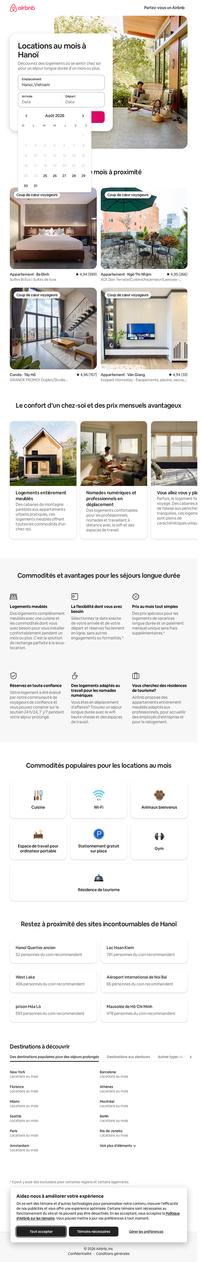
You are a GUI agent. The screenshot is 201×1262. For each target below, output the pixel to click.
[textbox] (39, 102)
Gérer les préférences (146, 1231)
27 (64, 176)
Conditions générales (113, 1253)
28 (74, 176)
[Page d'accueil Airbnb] (22, 7)
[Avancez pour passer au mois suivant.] (82, 115)
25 (45, 176)
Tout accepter (41, 1231)
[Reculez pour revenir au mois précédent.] (26, 115)
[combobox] (61, 85)
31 (35, 186)
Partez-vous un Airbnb (164, 7)
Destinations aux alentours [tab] (128, 1057)
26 (55, 176)
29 (83, 176)
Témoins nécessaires (93, 1231)
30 (26, 186)
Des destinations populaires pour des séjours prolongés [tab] (54, 1057)
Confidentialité (79, 1253)
